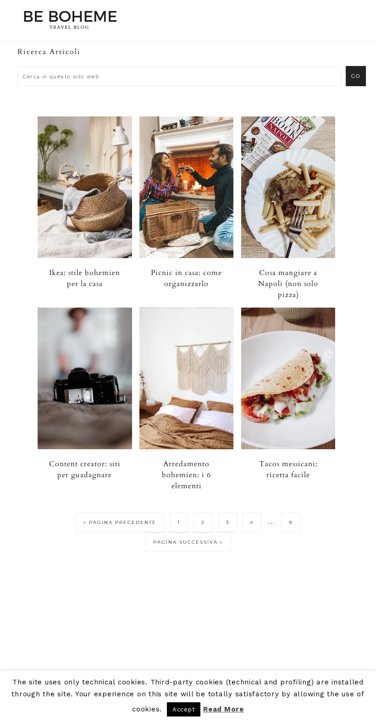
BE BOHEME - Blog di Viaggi (70, 19)
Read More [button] (223, 709)
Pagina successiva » (188, 542)
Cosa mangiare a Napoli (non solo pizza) (288, 284)
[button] (349, 16)
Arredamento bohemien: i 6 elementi (186, 475)
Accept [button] (183, 709)
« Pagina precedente (119, 522)
